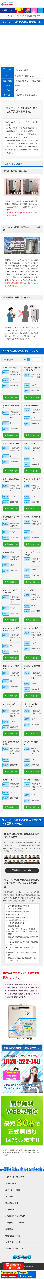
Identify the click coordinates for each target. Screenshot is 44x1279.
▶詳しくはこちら (11, 397)
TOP (3, 16)
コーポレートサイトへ (14, 1249)
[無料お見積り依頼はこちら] (34, 10)
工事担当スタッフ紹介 (22, 870)
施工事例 (11, 16)
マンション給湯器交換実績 (26, 16)
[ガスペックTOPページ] (7, 4)
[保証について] (27, 10)
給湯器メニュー (8, 10)
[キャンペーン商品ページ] (19, 10)
